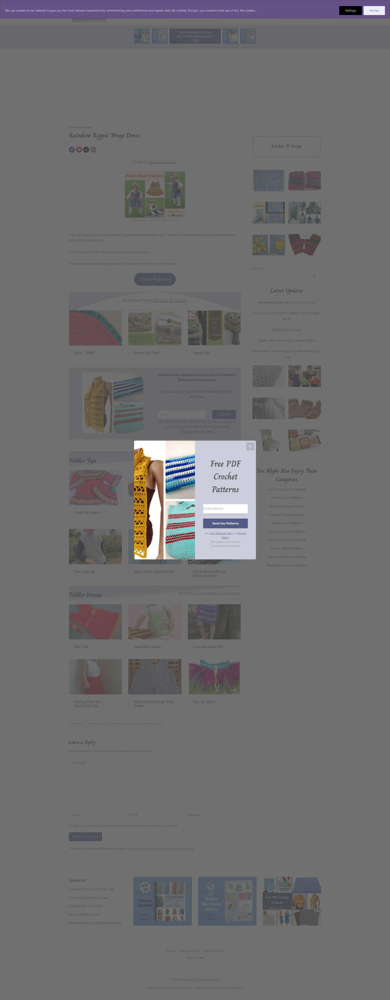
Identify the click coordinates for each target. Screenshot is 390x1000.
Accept (374, 10)
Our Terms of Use (221, 533)
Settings (350, 10)
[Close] (250, 446)
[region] (195, 9)
